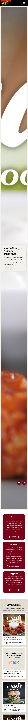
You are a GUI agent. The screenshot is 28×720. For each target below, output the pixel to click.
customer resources (14, 566)
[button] (24, 3)
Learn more (9, 268)
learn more (14, 537)
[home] (6, 3)
